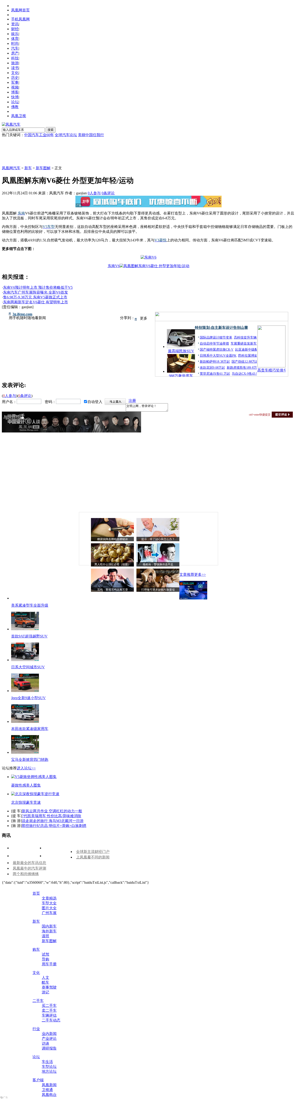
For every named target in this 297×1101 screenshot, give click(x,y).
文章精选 (49, 898)
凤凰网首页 (20, 10)
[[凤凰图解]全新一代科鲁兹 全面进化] (193, 598)
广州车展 (49, 913)
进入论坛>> (26, 768)
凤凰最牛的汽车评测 (29, 868)
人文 (45, 977)
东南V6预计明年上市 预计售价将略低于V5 (38, 287)
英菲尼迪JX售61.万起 (215, 373)
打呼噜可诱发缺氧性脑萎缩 (158, 589)
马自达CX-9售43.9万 (246, 373)
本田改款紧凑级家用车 (29, 729)
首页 (36, 893)
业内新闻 (49, 1034)
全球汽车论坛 (66, 135)
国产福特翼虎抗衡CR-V (216, 349)
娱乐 (15, 34)
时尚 (15, 43)
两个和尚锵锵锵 (26, 874)
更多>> (200, 574)
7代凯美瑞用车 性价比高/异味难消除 (51, 816)
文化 (15, 73)
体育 (15, 39)
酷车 (45, 982)
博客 (15, 92)
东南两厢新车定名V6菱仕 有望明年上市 (35, 302)
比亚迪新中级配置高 (249, 349)
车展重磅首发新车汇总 (247, 343)
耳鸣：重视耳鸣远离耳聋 (112, 589)
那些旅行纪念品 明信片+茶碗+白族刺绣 (54, 826)
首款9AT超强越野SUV (29, 636)
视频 (15, 87)
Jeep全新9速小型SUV (28, 698)
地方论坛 (49, 1071)
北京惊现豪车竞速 (26, 802)
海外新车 (49, 931)
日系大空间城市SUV (28, 667)
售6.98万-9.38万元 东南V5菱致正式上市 (35, 297)
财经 (15, 29)
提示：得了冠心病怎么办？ (158, 539)
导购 (45, 959)
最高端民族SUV (181, 351)
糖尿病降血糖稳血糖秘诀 (112, 539)
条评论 (108, 193)
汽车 (15, 48)
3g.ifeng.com (22, 314)
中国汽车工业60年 (39, 135)
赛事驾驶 (49, 987)
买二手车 (49, 1006)
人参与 (94, 193)
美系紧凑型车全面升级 (29, 605)
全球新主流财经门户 (93, 852)
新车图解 (43, 168)
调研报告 (49, 1048)
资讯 (15, 24)
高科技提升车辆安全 (248, 337)
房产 (15, 53)
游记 (45, 992)
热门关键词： (13, 135)
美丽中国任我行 (91, 135)
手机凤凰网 (20, 19)
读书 (15, 68)
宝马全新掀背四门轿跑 (29, 760)
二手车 (38, 1001)
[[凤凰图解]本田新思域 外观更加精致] (25, 721)
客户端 (38, 1080)
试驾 (45, 954)
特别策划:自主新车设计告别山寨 (221, 328)
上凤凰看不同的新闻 (93, 857)
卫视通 (47, 1090)
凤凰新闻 (49, 1085)
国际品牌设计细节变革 (216, 337)
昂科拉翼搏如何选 (251, 355)
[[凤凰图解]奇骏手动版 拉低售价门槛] (25, 660)
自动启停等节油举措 (214, 343)
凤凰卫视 (18, 116)
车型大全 (49, 903)
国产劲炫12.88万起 (245, 361)
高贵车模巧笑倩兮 (271, 370)
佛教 (15, 107)
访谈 (45, 1043)
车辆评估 (49, 1015)
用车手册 (49, 964)
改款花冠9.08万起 (212, 367)
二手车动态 (51, 1020)
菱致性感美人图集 (26, 785)
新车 (28, 168)
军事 (15, 82)
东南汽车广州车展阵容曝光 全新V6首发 (35, 292)
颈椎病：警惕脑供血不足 (158, 564)
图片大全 (49, 908)
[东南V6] (148, 257)
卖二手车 (49, 1010)
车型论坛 (49, 1067)
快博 (15, 97)
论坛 (15, 102)
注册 (132, 401)
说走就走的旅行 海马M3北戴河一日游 (53, 821)
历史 (15, 78)
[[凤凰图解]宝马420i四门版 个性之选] (25, 752)
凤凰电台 (49, 1095)
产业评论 (49, 1038)
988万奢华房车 (181, 376)
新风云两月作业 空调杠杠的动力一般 (52, 811)
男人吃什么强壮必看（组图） (112, 564)
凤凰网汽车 (11, 168)
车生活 (47, 1062)
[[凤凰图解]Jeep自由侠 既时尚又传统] (25, 691)
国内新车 (49, 926)
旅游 (15, 63)
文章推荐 (186, 574)
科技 (15, 58)
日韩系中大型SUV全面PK (218, 355)
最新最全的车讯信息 (29, 863)
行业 (36, 1029)
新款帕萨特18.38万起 (215, 361)
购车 (36, 949)
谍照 (45, 936)
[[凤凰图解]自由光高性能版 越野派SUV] (25, 629)
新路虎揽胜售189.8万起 (243, 367)
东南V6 (114, 266)
